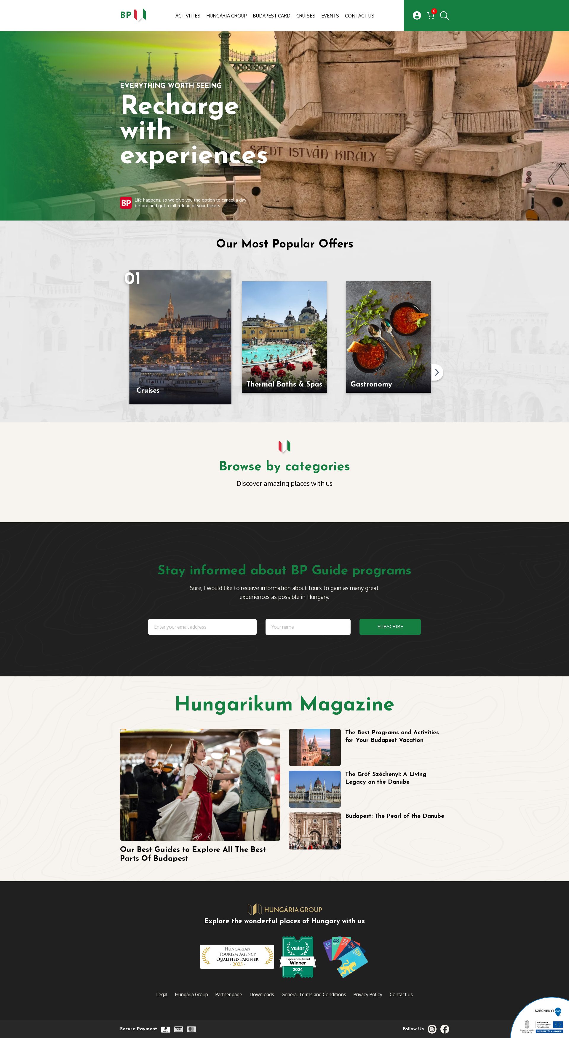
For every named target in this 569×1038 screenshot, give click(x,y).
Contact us (359, 16)
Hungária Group (226, 16)
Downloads (262, 994)
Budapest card (271, 16)
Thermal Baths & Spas (284, 384)
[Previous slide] (123, 372)
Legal (161, 994)
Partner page (228, 994)
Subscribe (390, 627)
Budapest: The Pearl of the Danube (394, 816)
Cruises (305, 16)
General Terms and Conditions (314, 994)
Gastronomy (371, 384)
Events (330, 16)
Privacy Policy (368, 994)
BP (125, 15)
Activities (187, 16)
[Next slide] (437, 372)
